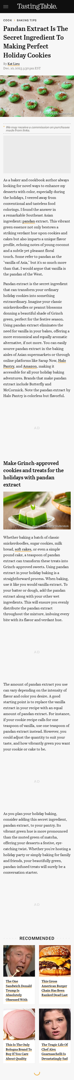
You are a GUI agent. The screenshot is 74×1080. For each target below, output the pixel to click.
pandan (28, 220)
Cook (7, 20)
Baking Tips (27, 20)
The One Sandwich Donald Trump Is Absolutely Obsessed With (19, 990)
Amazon (30, 366)
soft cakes (23, 549)
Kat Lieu (14, 63)
